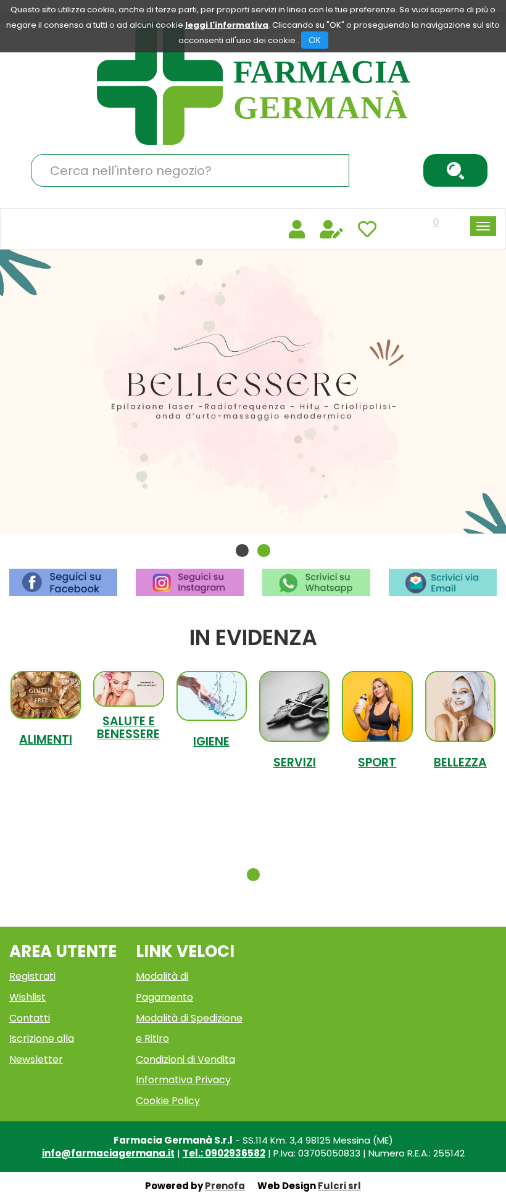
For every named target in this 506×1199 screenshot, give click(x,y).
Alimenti (45, 739)
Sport (377, 762)
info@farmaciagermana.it (108, 1153)
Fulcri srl (339, 1185)
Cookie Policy (168, 1101)
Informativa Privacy (183, 1080)
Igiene (211, 741)
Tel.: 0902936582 (224, 1153)
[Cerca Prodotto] (455, 170)
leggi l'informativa (226, 25)
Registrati (32, 976)
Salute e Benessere (128, 727)
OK (315, 40)
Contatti (29, 1018)
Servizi (294, 762)
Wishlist (27, 997)
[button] (242, 550)
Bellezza (460, 762)
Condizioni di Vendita (185, 1059)
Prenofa (225, 1185)
